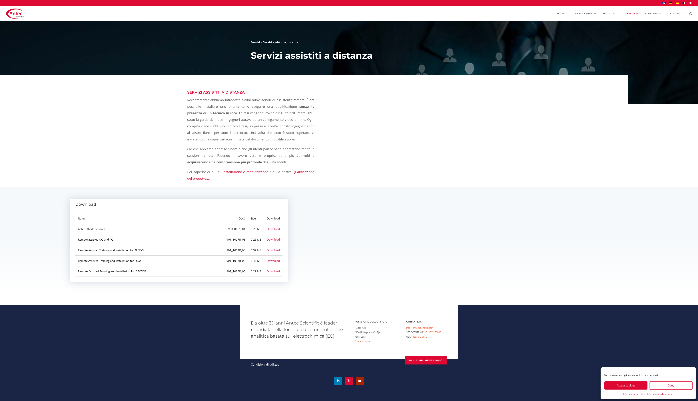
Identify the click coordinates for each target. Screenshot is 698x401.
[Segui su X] (349, 381)
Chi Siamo (674, 13)
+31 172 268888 (433, 332)
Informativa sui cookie (634, 394)
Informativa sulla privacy (659, 394)
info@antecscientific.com (419, 327)
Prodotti (609, 13)
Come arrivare (362, 341)
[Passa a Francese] (684, 4)
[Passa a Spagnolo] (677, 4)
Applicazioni (584, 13)
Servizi (630, 13)
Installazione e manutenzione (245, 172)
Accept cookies (626, 385)
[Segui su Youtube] (360, 381)
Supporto (651, 13)
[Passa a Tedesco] (670, 4)
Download (273, 229)
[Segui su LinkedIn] (338, 381)
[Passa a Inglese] (664, 4)
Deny (671, 385)
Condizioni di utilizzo (265, 364)
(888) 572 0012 (419, 336)
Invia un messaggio (426, 360)
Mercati (559, 13)
